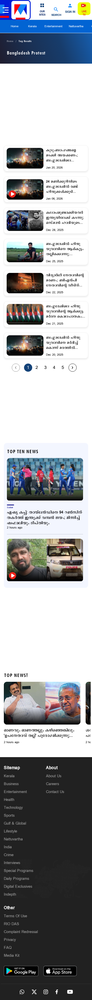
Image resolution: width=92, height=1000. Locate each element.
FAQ (8, 947)
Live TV (84, 13)
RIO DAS (11, 924)
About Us (53, 776)
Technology (13, 807)
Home (14, 26)
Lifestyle (10, 831)
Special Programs (18, 870)
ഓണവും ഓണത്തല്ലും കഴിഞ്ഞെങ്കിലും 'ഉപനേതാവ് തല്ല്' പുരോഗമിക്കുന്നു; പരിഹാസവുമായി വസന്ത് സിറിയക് (39, 733)
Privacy (10, 939)
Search (56, 15)
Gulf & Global (15, 823)
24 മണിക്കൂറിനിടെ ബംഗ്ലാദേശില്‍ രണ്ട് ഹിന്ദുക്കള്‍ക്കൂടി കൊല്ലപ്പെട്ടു (62, 187)
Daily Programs (16, 878)
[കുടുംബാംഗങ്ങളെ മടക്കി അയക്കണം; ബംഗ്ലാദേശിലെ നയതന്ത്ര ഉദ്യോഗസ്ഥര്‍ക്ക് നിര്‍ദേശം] (25, 158)
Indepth (10, 894)
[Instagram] (46, 992)
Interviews (12, 863)
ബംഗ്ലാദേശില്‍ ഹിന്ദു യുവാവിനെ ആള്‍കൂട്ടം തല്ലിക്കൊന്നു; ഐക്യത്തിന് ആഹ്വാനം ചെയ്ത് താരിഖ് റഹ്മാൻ (65, 249)
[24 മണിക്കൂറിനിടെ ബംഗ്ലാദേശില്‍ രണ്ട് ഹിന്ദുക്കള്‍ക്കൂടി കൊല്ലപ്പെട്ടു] (25, 194)
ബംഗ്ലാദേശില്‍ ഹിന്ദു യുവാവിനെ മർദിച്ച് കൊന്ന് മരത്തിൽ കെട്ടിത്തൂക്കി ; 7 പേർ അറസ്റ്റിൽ (64, 343)
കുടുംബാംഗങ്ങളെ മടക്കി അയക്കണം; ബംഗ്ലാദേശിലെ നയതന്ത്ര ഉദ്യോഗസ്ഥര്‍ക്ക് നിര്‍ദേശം (62, 155)
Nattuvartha (76, 26)
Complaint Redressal (21, 932)
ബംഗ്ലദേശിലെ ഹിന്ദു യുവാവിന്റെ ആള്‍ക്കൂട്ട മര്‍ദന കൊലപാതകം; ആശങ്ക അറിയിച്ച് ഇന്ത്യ (64, 311)
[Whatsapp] (22, 992)
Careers (52, 784)
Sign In (70, 12)
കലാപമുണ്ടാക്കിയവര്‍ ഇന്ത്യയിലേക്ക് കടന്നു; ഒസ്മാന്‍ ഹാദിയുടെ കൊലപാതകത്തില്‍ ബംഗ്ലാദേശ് (65, 218)
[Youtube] (70, 992)
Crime (9, 855)
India (8, 847)
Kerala (32, 26)
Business (11, 784)
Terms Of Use (15, 916)
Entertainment (53, 26)
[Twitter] (34, 992)
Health (9, 799)
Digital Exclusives (18, 886)
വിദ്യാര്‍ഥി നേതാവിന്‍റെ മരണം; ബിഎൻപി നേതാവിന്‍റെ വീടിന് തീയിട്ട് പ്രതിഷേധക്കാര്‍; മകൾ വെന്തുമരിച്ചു (65, 280)
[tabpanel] (42, 713)
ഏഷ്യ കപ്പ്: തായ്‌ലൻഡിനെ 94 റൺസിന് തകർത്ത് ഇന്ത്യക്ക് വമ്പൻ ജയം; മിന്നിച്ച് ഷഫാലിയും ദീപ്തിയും (44, 518)
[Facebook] (58, 992)
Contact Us (55, 792)
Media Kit (11, 955)
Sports (9, 815)
